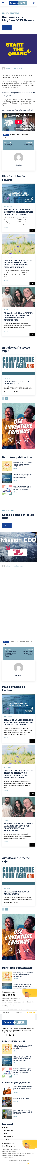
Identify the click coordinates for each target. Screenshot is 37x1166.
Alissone (6, 392)
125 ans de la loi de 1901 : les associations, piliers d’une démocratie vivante (18, 211)
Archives (7, 378)
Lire (32, 230)
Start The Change (23, 134)
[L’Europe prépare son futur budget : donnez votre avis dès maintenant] (7, 1114)
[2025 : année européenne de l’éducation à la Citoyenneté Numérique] (7, 1090)
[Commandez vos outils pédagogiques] (18, 365)
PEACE (6, 309)
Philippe (15, 1101)
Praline (6, 1139)
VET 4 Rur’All (8, 257)
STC (5, 137)
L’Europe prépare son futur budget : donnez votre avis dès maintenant (23, 1112)
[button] (34, 3)
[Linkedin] (10, 1034)
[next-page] (6, 398)
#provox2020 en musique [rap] (28, 145)
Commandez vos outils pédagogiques (16, 382)
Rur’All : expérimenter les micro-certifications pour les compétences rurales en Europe (18, 263)
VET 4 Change (8, 1136)
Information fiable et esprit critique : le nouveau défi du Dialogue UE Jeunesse (22, 487)
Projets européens (10, 13)
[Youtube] (13, 1034)
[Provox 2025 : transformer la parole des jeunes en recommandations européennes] (18, 297)
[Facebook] (3, 1034)
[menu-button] (2, 3)
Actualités (8, 206)
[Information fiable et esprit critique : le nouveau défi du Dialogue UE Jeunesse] (7, 490)
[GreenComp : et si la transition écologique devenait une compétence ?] (7, 466)
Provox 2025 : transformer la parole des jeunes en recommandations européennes (18, 316)
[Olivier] (4, 68)
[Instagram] (6, 1034)
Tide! (5, 1133)
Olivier (8, 68)
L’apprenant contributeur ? (21, 1098)
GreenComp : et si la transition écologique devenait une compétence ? (23, 464)
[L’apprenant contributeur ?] (7, 1102)
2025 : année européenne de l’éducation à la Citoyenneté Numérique (22, 1088)
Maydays (12, 134)
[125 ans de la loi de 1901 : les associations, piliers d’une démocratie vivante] (18, 193)
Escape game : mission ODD (8, 145)
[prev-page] (3, 398)
